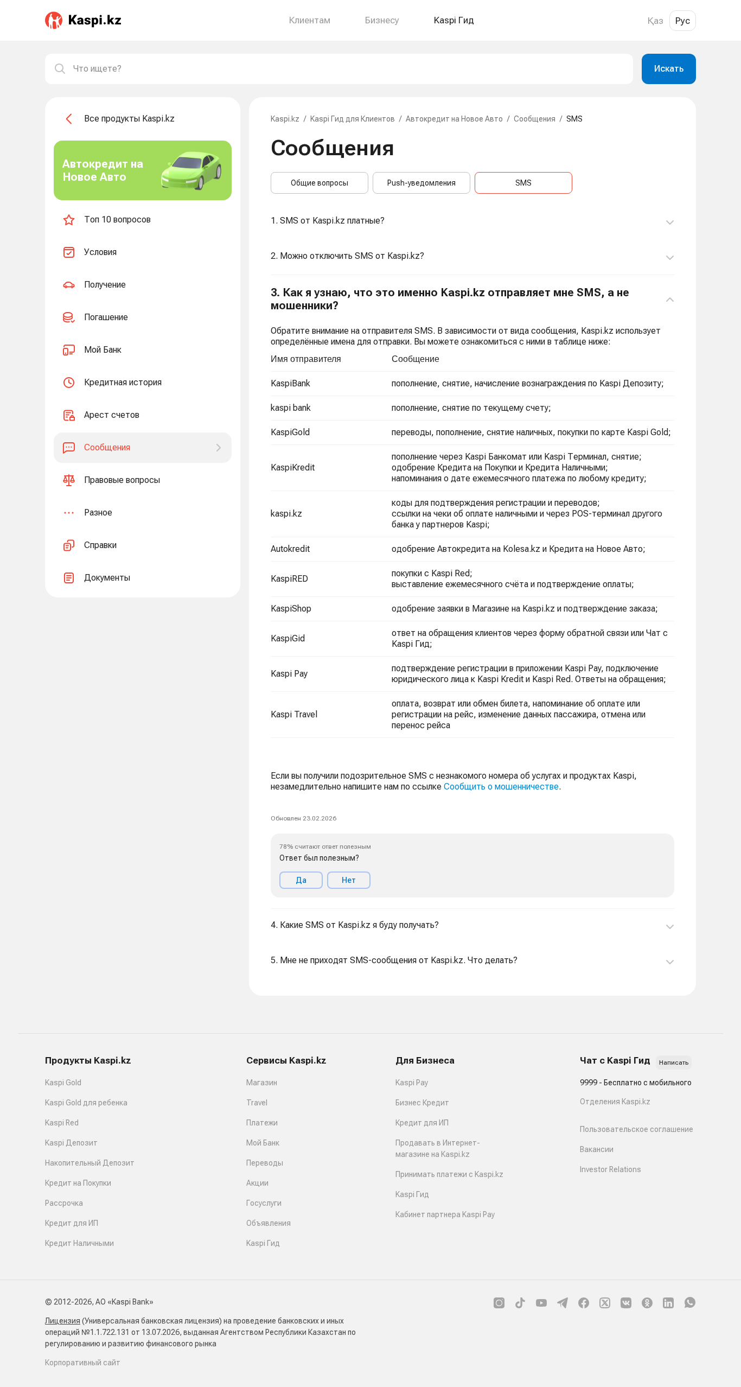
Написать (673, 1062)
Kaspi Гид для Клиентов (352, 118)
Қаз (655, 20)
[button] (472, 592)
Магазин (261, 1082)
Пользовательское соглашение (636, 1129)
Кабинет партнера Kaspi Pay (445, 1214)
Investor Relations (610, 1169)
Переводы (264, 1163)
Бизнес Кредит (422, 1102)
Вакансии (597, 1149)
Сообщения (534, 118)
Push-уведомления (421, 183)
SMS (523, 183)
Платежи (262, 1122)
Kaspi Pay (411, 1082)
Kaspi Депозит (71, 1142)
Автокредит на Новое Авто (454, 118)
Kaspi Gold (63, 1082)
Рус (682, 20)
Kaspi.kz (285, 118)
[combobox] (348, 68)
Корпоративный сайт (82, 1362)
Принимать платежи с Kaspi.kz (449, 1174)
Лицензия (62, 1320)
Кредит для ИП (71, 1223)
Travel (256, 1102)
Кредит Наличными (79, 1243)
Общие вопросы (319, 183)
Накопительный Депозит (90, 1163)
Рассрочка (64, 1203)
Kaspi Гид (263, 1243)
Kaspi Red (62, 1122)
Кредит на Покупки (78, 1183)
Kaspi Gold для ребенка (86, 1102)
